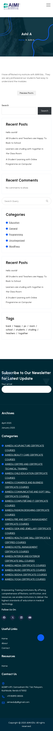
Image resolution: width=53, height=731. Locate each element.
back (8, 326)
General (13, 228)
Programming (16, 234)
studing (32, 329)
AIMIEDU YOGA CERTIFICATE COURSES (25, 579)
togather (23, 333)
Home (22, 40)
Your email (7, 384)
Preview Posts (26, 93)
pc (25, 326)
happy (17, 326)
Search (5, 105)
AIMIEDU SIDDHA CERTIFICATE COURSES (26, 574)
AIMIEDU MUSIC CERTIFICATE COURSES (25, 570)
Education (14, 222)
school (9, 329)
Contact (6, 648)
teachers (10, 333)
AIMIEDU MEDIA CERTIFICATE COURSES (25, 565)
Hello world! (11, 132)
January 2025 (8, 427)
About (5, 643)
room (32, 326)
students (20, 329)
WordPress (14, 246)
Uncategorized (17, 240)
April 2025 (6, 423)
